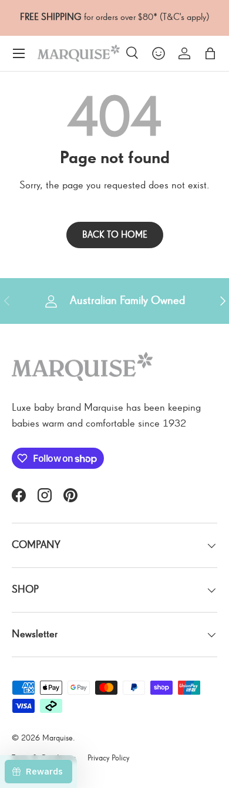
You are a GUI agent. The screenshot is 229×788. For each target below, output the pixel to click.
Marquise (57, 738)
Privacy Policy (108, 758)
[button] (210, 53)
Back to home (114, 235)
